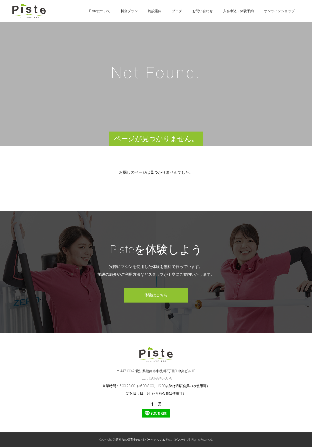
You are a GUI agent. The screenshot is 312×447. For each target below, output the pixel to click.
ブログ (177, 11)
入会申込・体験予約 (238, 11)
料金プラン (129, 11)
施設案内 (155, 11)
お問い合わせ (202, 11)
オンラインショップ (279, 11)
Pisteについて (99, 11)
